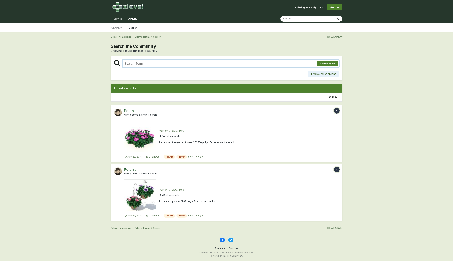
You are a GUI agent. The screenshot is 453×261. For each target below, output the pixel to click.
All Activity (116, 27)
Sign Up (334, 7)
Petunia (130, 111)
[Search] (338, 19)
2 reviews (153, 156)
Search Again (327, 63)
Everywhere (323, 18)
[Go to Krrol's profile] (118, 112)
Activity (132, 18)
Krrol (126, 114)
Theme (219, 248)
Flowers (152, 114)
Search (133, 27)
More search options (324, 73)
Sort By (333, 97)
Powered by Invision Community (226, 255)
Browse (118, 18)
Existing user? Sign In (308, 7)
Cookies (233, 248)
